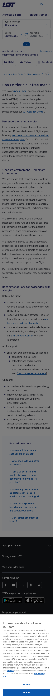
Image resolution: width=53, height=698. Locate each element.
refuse (10, 670)
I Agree (26, 692)
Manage (26, 684)
